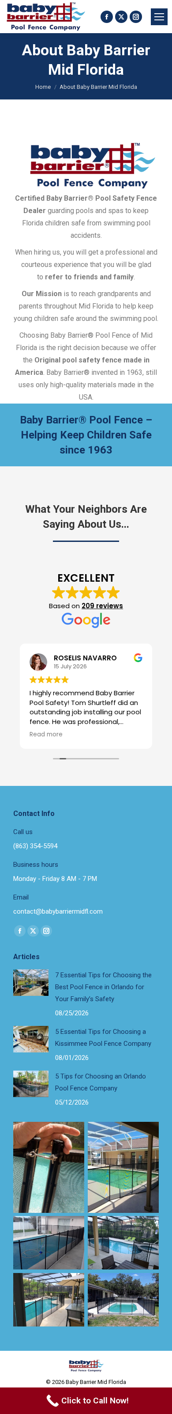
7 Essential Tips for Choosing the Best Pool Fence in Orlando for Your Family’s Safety (103, 987)
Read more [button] (46, 735)
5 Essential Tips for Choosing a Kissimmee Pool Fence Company (103, 1038)
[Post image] (31, 982)
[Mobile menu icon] (159, 16)
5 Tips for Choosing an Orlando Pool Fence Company (100, 1082)
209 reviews (102, 605)
